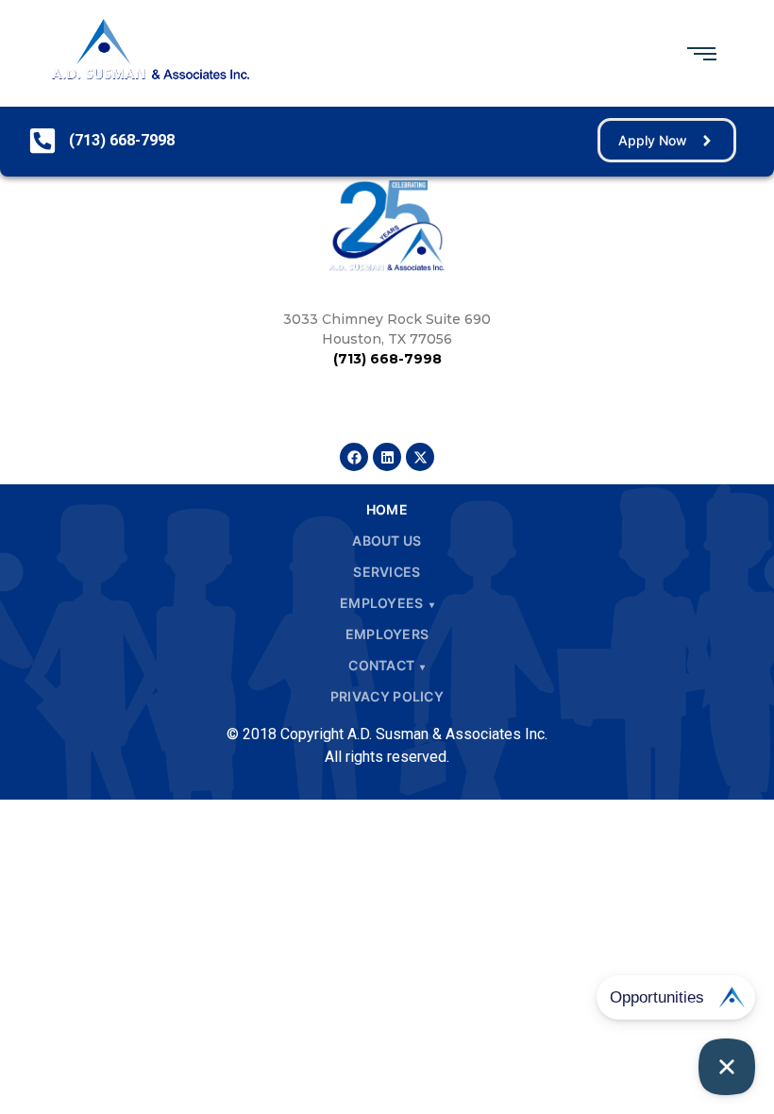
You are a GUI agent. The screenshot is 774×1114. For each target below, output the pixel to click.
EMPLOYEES (382, 603)
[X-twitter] (420, 457)
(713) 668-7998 (387, 358)
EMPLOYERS (387, 634)
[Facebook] (354, 457)
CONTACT (381, 665)
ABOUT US (386, 540)
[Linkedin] (387, 457)
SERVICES (386, 572)
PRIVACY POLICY (387, 696)
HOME (387, 509)
